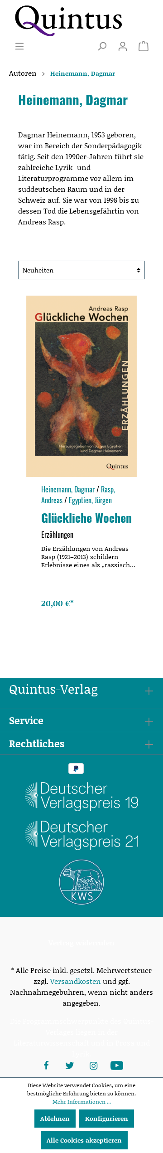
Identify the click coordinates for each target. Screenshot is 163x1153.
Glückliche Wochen (86, 517)
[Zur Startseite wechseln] (68, 21)
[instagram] (93, 1064)
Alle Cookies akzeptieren (84, 1140)
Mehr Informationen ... (82, 1101)
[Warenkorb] (143, 46)
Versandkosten (75, 981)
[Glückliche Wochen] (81, 386)
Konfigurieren (106, 1118)
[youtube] (117, 1064)
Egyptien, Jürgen (90, 500)
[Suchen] (101, 46)
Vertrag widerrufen (81, 942)
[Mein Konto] (122, 46)
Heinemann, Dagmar (68, 489)
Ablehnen (55, 1118)
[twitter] (70, 1064)
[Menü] (19, 46)
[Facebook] (46, 1064)
